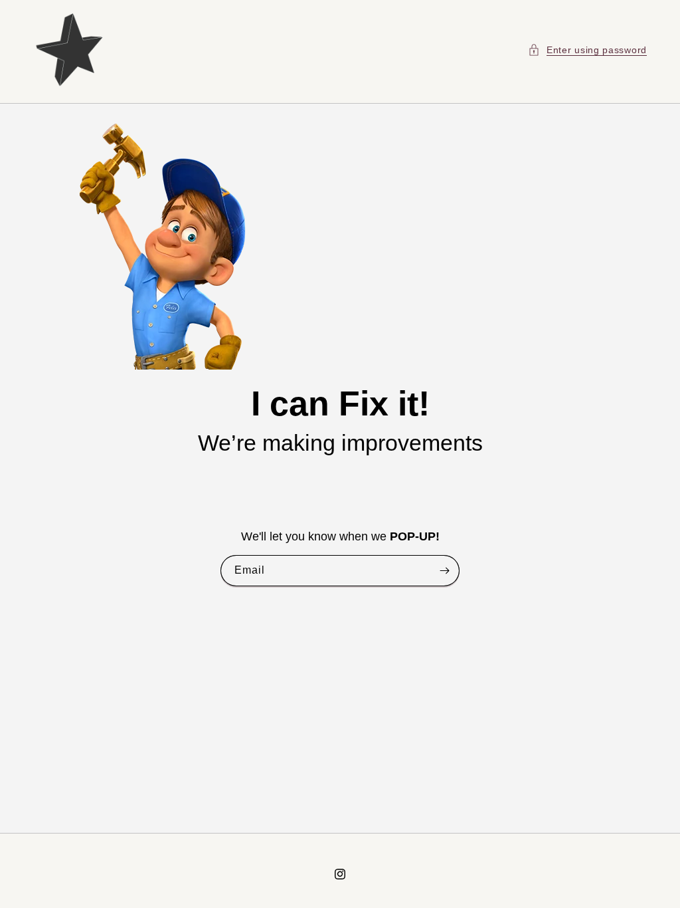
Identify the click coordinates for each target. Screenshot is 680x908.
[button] (587, 50)
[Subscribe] (444, 571)
